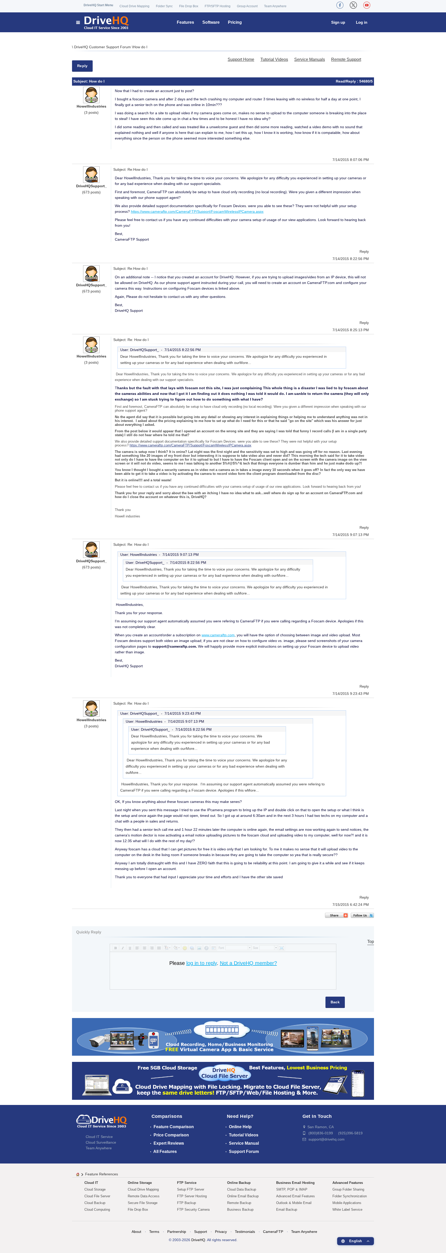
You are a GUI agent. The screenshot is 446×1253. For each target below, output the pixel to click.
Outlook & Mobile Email (294, 1203)
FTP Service (186, 1183)
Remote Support (346, 59)
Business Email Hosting (295, 1183)
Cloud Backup (94, 1203)
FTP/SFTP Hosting (217, 6)
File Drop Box (188, 6)
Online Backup (239, 1183)
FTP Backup (186, 1203)
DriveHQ (198, 1240)
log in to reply (201, 963)
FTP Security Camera (193, 1209)
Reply (82, 66)
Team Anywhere (275, 6)
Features (185, 22)
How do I (140, 47)
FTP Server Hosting (192, 1196)
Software (211, 22)
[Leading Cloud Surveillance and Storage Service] (223, 1036)
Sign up (338, 22)
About (136, 1232)
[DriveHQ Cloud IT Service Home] (103, 22)
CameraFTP (273, 1232)
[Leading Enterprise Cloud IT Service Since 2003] (223, 1080)
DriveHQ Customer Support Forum (103, 47)
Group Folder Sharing (348, 1189)
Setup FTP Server (190, 1189)
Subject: (81, 81)
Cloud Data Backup (241, 1189)
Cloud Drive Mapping (134, 6)
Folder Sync (164, 6)
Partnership (176, 1232)
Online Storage (140, 1183)
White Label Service (347, 1209)
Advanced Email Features (295, 1196)
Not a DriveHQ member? (248, 963)
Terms (154, 1232)
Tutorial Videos (274, 59)
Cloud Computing (97, 1209)
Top (370, 941)
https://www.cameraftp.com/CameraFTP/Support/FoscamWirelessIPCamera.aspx (197, 211)
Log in (361, 22)
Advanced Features (347, 1183)
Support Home (241, 59)
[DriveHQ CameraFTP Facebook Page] (340, 5)
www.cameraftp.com (218, 635)
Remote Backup (239, 1203)
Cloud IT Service (99, 1137)
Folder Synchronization (349, 1196)
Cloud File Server (97, 1196)
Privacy (221, 1232)
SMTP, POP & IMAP (291, 1189)
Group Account (247, 6)
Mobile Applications (346, 1203)
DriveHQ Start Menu (98, 5)
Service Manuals (309, 59)
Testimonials (245, 1232)
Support (200, 1232)
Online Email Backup (243, 1196)
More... (245, 363)
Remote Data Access (144, 1196)
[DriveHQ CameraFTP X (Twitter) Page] (353, 5)
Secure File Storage (142, 1203)
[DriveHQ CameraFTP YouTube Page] (367, 5)
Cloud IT (91, 1183)
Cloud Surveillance (101, 1142)
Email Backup (286, 1209)
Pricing (235, 22)
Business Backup (240, 1209)
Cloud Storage (95, 1189)
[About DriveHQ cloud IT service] (102, 1123)
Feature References (101, 1174)
